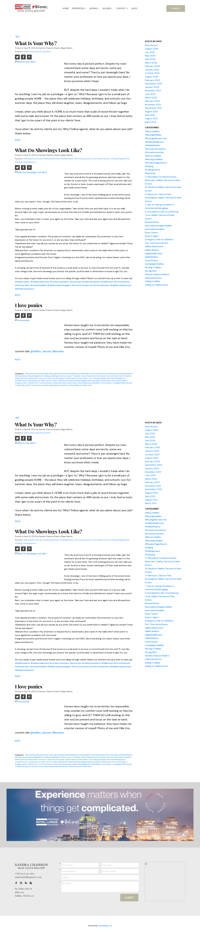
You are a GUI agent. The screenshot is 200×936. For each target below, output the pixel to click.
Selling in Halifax (68, 385)
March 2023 (151, 97)
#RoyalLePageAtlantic (120, 159)
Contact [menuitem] (121, 8)
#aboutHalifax (30, 374)
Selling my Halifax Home (83, 385)
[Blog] (31, 883)
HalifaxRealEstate (84, 383)
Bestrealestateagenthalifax (83, 381)
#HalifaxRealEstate (51, 159)
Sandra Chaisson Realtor (40, 385)
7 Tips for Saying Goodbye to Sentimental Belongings (106, 378)
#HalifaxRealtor (67, 159)
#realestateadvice (91, 281)
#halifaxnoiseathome (120, 285)
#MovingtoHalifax (21, 376)
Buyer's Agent (122, 381)
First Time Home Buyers (44, 383)
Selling (107, 8)
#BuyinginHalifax (42, 374)
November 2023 (153, 90)
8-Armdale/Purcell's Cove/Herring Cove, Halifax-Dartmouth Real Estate (161, 215)
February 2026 (152, 66)
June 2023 (150, 94)
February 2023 (152, 101)
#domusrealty (22, 285)
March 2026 (151, 62)
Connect (176, 8)
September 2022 (153, 108)
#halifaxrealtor (22, 281)
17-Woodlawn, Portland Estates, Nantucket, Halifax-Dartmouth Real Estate (96, 376)
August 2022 (151, 111)
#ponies (58, 351)
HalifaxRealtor (96, 383)
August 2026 (151, 48)
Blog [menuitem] (134, 8)
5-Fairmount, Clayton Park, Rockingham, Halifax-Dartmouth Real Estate (62, 378)
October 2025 (152, 73)
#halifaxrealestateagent (59, 285)
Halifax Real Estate (31, 51)
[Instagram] (22, 883)
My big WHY (45, 51)
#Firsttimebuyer (122, 281)
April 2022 (150, 115)
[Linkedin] (27, 883)
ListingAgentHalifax (119, 383)
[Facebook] (17, 883)
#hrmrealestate (101, 285)
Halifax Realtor (72, 383)
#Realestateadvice (24, 288)
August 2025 (151, 76)
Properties (78, 8)
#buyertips (75, 281)
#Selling (18, 162)
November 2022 (153, 104)
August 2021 (151, 118)
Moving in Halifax (153, 267)
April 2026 (150, 59)
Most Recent (151, 45)
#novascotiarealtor (59, 281)
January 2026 (152, 69)
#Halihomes (107, 281)
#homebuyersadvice (84, 159)
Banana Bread (68, 381)
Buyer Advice (111, 381)
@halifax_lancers (41, 351)
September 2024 (153, 83)
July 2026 (150, 52)
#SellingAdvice (29, 162)
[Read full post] (38, 74)
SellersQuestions (56, 385)
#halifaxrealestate (39, 281)
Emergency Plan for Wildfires (25, 383)
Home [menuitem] (66, 8)
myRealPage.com (105, 926)
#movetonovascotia (82, 285)
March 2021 (150, 122)
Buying (93, 8)
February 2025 (152, 80)
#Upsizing (67, 376)
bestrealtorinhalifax (99, 381)
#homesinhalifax (38, 285)
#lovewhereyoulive (102, 159)
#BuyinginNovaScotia (33, 159)
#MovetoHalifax (126, 374)
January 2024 (152, 87)
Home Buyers (106, 383)
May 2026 (150, 55)
